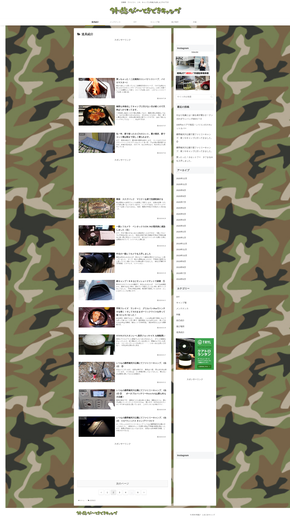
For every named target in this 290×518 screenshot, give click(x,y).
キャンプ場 (181, 303)
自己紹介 (180, 320)
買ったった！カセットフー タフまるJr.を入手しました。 (194, 159)
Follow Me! (195, 52)
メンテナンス (182, 308)
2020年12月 (181, 178)
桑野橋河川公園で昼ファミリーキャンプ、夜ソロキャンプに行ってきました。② (194, 138)
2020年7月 (181, 202)
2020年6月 (181, 208)
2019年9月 (181, 261)
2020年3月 (181, 226)
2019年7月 (181, 273)
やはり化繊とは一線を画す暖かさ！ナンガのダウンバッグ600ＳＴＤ (194, 117)
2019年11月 (181, 249)
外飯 (178, 314)
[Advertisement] (122, 57)
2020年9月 (181, 190)
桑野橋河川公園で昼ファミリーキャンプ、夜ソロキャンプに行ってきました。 (194, 149)
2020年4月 (181, 220)
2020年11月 (181, 184)
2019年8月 (181, 267)
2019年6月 (181, 279)
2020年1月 (181, 237)
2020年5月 (181, 214)
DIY (178, 297)
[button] (212, 96)
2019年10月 (181, 255)
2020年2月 (181, 232)
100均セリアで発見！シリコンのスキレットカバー (194, 127)
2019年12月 (181, 243)
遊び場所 (180, 326)
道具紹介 (180, 332)
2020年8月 (181, 196)
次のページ (122, 483)
